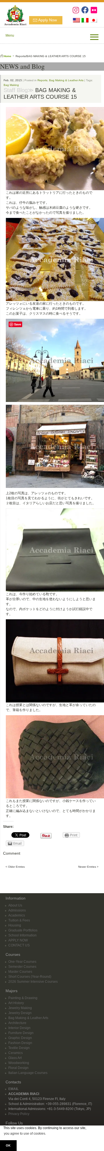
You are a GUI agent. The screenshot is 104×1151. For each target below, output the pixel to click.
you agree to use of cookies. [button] (25, 1133)
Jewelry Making (20, 1008)
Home (7, 56)
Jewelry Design (20, 1013)
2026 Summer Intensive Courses (33, 982)
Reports (42, 80)
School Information (22, 935)
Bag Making (11, 84)
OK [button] (8, 1145)
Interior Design (19, 1028)
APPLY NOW (18, 940)
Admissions (17, 910)
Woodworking (18, 1063)
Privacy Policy (18, 1114)
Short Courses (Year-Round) (29, 977)
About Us (15, 905)
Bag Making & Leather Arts (66, 80)
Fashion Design (20, 1043)
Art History (16, 1003)
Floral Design (18, 1068)
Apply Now (47, 20)
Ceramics (15, 1053)
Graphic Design (20, 1038)
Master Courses (20, 972)
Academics (16, 915)
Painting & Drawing (22, 998)
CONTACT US (19, 945)
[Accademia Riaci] (13, 14)
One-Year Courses (22, 962)
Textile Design (19, 1048)
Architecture (17, 1023)
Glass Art (15, 1058)
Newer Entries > (88, 866)
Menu (10, 35)
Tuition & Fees (19, 920)
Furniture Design (21, 1033)
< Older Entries (15, 866)
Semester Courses (22, 967)
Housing (14, 925)
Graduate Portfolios (22, 930)
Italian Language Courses (27, 1073)
